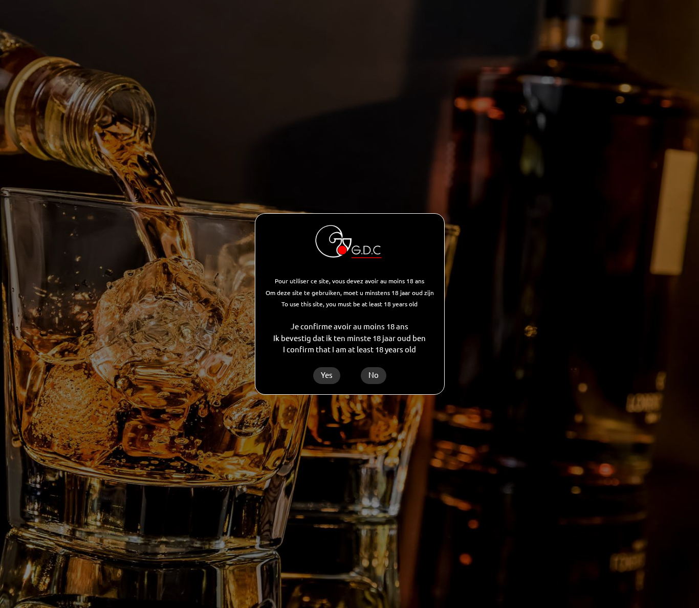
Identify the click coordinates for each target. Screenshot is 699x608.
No (373, 375)
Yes (327, 375)
